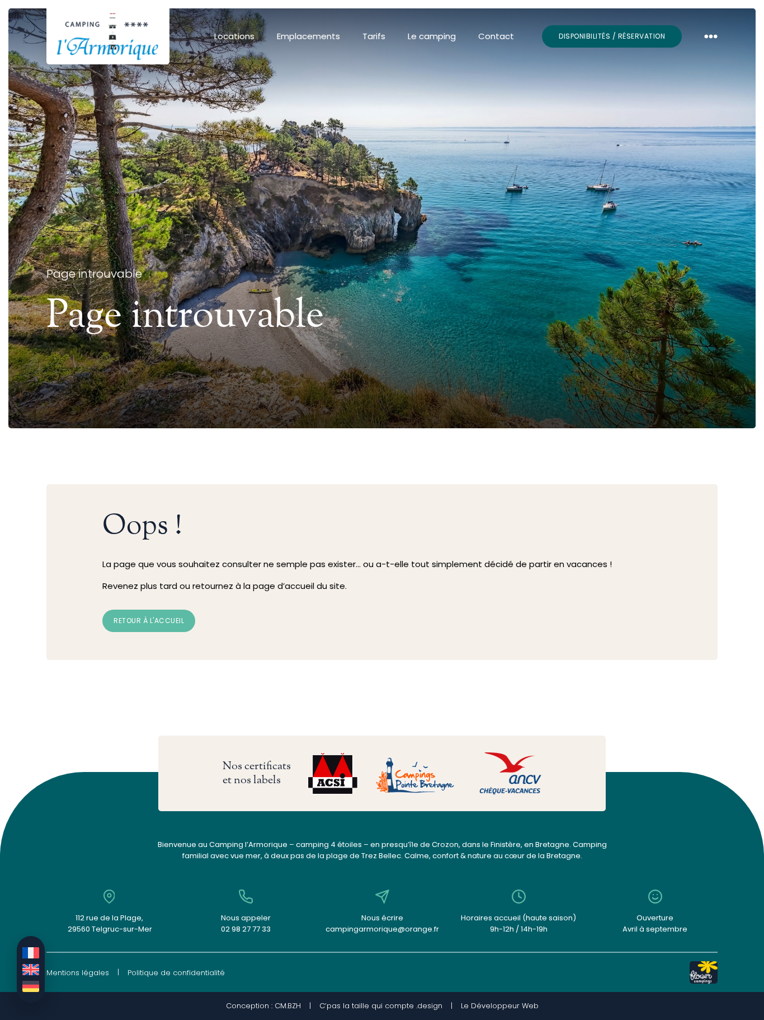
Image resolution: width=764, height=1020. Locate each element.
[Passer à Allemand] (30, 986)
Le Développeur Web (500, 1005)
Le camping (432, 36)
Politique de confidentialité (176, 972)
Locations (234, 36)
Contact (496, 36)
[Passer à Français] (30, 952)
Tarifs (373, 36)
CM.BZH (288, 1005)
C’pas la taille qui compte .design (380, 1005)
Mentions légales (77, 972)
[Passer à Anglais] (30, 969)
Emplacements (308, 36)
